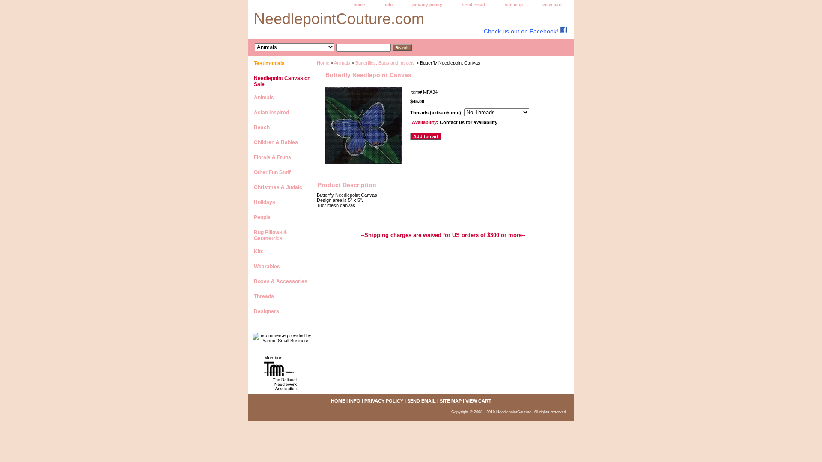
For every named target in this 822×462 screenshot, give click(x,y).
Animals (342, 62)
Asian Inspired (271, 113)
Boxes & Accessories (280, 281)
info (389, 4)
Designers (266, 311)
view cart (552, 4)
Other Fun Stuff (272, 172)
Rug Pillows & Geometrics (270, 235)
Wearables (267, 267)
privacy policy (427, 4)
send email (473, 4)
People (262, 217)
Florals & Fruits (272, 157)
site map (514, 4)
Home (323, 62)
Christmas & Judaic (278, 187)
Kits (259, 252)
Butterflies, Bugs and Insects (385, 62)
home (359, 4)
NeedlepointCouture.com (339, 18)
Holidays (264, 202)
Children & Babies (276, 142)
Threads (264, 296)
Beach (262, 127)
